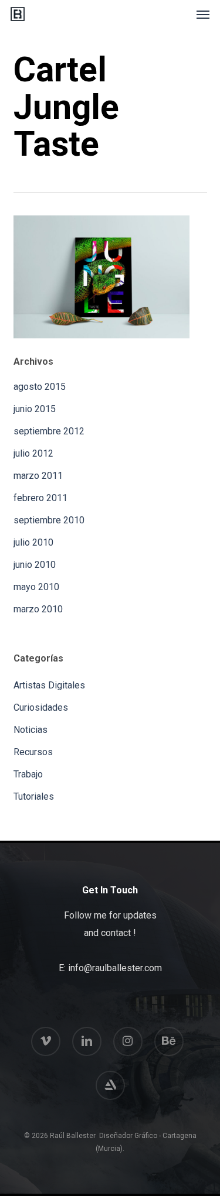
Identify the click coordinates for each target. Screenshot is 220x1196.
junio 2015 (34, 408)
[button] (203, 14)
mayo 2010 (36, 586)
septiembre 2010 (48, 520)
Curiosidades (40, 707)
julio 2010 (33, 542)
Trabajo (28, 774)
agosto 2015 (39, 386)
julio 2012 (33, 453)
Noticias (30, 729)
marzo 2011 (38, 475)
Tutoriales (33, 796)
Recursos (33, 752)
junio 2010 (34, 564)
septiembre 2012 (48, 431)
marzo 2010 (38, 609)
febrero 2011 (40, 497)
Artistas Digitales (49, 685)
